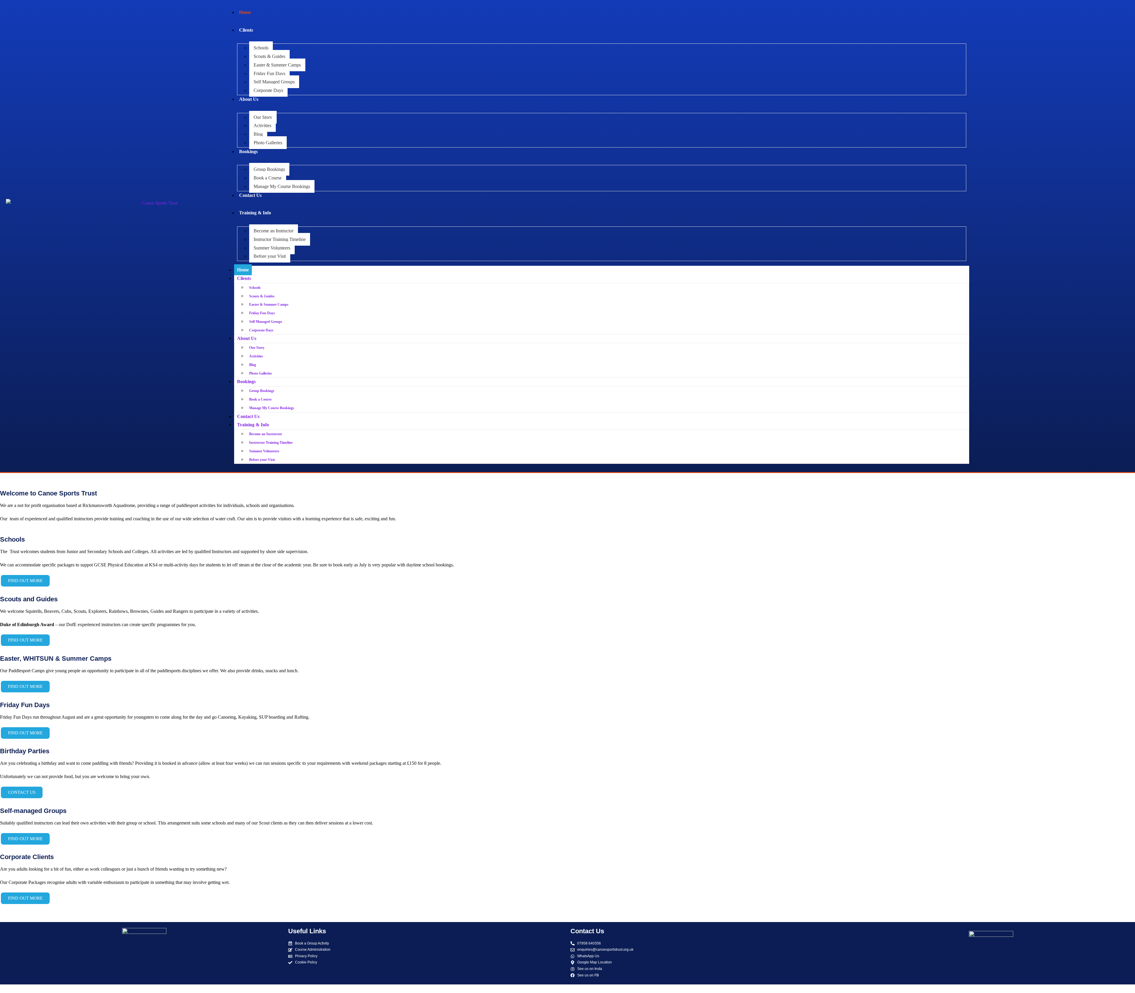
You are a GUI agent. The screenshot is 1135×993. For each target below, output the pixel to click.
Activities (262, 125)
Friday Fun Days (269, 73)
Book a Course (268, 177)
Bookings (248, 151)
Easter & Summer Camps (277, 64)
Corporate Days (268, 90)
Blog (258, 134)
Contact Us (250, 195)
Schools (261, 47)
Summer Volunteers (272, 247)
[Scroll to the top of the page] (2, 988)
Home (245, 12)
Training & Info (255, 212)
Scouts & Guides (269, 56)
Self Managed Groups (274, 81)
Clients (246, 30)
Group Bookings (269, 169)
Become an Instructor (274, 230)
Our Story (263, 117)
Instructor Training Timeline (280, 239)
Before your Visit (270, 256)
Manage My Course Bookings (282, 186)
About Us (248, 99)
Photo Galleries (268, 142)
